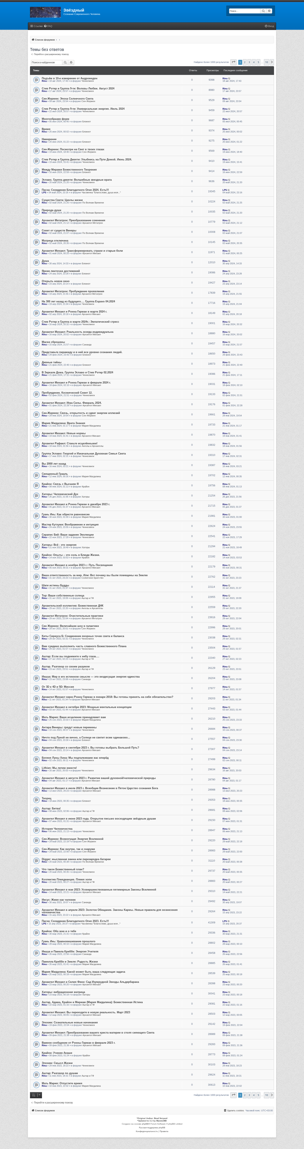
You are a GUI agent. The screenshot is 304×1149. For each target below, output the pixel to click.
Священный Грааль (55, 473)
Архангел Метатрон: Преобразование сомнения (73, 220)
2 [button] (244, 62)
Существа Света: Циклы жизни (62, 200)
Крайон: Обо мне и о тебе (59, 931)
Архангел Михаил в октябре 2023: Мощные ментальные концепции (87, 707)
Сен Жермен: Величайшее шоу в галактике (70, 625)
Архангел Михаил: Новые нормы (64, 433)
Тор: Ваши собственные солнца (63, 595)
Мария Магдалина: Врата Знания (63, 423)
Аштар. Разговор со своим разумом (66, 666)
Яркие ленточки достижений (61, 271)
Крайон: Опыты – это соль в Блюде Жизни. (71, 554)
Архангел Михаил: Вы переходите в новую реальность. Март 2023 (86, 1012)
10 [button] (266, 62)
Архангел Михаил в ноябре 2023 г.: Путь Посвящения (77, 565)
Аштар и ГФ (87, 598)
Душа (45, 260)
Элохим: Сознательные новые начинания (70, 1022)
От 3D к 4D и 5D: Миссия (58, 686)
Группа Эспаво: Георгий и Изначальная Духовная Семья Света (84, 453)
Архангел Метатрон (92, 223)
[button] (233, 62)
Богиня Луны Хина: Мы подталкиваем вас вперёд (75, 757)
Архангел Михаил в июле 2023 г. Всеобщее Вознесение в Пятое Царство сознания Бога (100, 788)
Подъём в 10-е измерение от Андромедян (69, 78)
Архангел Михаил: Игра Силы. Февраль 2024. (72, 402)
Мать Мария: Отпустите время (62, 1083)
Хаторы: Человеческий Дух (60, 494)
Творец (46, 798)
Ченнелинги (87, 81)
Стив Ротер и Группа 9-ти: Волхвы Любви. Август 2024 (78, 88)
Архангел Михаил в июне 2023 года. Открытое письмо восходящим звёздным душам (99, 818)
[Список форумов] (45, 11)
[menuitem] (48, 26)
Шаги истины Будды (55, 585)
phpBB (145, 1124)
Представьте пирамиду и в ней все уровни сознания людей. (82, 352)
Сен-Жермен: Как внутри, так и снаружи (68, 849)
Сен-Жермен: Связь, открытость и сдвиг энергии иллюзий (81, 413)
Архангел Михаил (91, 253)
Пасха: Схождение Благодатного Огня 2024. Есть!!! (75, 189)
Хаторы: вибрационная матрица (63, 992)
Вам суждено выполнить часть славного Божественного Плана (84, 646)
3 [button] (249, 62)
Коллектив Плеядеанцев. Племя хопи (67, 879)
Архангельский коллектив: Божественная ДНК (72, 605)
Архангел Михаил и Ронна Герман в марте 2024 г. (74, 311)
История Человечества (57, 828)
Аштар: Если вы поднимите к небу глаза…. (70, 656)
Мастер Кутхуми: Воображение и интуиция (70, 524)
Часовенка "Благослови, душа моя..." (101, 192)
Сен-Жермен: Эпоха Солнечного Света (67, 98)
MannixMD (161, 1121)
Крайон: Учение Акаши (57, 1052)
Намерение (49, 139)
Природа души (51, 210)
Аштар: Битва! (51, 808)
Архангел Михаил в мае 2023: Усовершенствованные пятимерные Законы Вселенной (99, 889)
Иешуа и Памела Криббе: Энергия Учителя (70, 951)
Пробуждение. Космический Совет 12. (67, 392)
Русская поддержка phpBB (152, 1127)
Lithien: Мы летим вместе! (59, 767)
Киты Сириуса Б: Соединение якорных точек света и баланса (83, 636)
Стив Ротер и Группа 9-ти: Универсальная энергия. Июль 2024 (83, 108)
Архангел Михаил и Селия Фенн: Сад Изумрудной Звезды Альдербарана (90, 981)
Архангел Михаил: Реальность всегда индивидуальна (77, 331)
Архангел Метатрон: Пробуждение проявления (73, 291)
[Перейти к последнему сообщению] (229, 78)
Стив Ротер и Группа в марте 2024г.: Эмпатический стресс (80, 321)
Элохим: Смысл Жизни (57, 1063)
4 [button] (254, 62)
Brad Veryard (160, 1118)
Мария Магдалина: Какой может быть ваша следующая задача (83, 971)
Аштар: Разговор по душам (60, 1073)
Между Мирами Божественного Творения (69, 169)
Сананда (86, 344)
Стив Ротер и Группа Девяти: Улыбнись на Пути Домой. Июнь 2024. (87, 159)
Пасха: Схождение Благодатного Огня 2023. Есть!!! (75, 921)
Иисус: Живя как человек (59, 899)
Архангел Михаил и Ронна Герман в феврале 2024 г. (76, 382)
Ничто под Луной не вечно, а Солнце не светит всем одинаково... (86, 737)
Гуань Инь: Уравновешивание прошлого (68, 941)
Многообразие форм (55, 118)
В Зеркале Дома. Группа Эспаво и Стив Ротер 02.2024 (77, 372)
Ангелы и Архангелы (92, 446)
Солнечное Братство (92, 578)
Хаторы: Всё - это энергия (59, 544)
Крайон (85, 486)
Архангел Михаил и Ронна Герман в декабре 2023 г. (76, 504)
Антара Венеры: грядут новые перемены (69, 727)
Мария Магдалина (91, 425)
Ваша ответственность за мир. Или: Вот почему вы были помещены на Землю (95, 575)
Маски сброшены (53, 342)
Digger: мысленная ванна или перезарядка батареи (76, 859)
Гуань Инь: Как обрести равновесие (66, 514)
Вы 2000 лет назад (54, 463)
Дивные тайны (51, 362)
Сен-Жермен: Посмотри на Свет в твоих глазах (73, 149)
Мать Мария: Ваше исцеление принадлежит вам (74, 717)
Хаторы (86, 496)
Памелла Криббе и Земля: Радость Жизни (70, 961)
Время (46, 129)
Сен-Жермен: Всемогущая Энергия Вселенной (72, 838)
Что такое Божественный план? (63, 869)
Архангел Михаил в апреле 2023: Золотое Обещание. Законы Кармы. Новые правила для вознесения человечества (110, 911)
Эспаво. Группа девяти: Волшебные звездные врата (77, 179)
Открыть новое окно (55, 281)
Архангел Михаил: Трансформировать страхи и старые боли (82, 250)
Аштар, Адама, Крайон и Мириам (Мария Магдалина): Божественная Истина (92, 1002)
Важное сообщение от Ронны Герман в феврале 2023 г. (78, 1042)
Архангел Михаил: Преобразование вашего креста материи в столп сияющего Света (98, 1032)
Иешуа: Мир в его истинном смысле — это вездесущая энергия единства (91, 676)
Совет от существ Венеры (59, 230)
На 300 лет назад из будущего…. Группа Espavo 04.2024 (78, 301)
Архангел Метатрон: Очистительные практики (72, 615)
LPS (44, 192)
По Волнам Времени (93, 202)
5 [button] (258, 62)
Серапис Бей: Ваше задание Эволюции (68, 534)
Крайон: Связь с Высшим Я (60, 484)
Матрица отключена (55, 240)
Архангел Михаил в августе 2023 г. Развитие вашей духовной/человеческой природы (99, 778)
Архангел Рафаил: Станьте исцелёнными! (69, 443)
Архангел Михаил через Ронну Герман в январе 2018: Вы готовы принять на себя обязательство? (107, 696)
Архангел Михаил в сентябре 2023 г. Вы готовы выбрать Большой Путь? (90, 747)
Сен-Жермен (88, 101)
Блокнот (86, 121)
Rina (44, 81)
